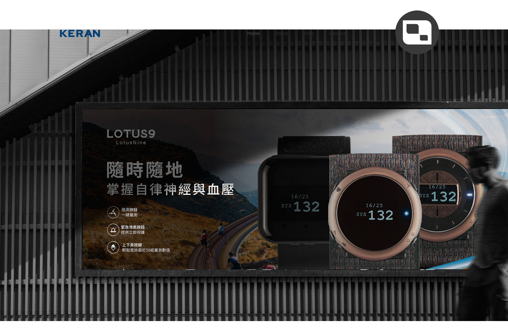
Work (308, 33)
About (281, 33)
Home (253, 33)
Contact (337, 33)
